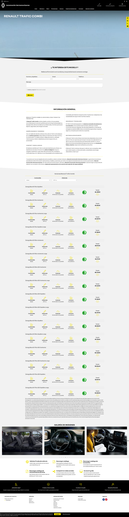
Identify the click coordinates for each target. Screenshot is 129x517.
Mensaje (28, 82)
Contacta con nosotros (10, 496)
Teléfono (81, 76)
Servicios (55, 503)
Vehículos (42, 8)
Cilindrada (64, 178)
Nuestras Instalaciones (71, 8)
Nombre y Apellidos (31, 76)
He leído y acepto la (36, 89)
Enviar (31, 95)
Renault (30, 498)
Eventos (61, 8)
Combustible (37, 178)
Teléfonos (5, 1)
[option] (22, 441)
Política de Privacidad (40, 89)
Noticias (55, 502)
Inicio (36, 8)
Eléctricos (31, 501)
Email (53, 76)
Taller (47, 8)
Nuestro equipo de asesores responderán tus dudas (16, 490)
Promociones (54, 8)
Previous (0, 440)
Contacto (81, 8)
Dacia (30, 500)
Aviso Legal (80, 498)
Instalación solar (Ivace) (58, 498)
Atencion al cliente (90, 8)
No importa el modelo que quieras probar (48, 490)
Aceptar (57, 514)
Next (128, 440)
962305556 (8, 500)
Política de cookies (82, 500)
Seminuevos (31, 502)
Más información (14, 515)
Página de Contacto (9, 498)
